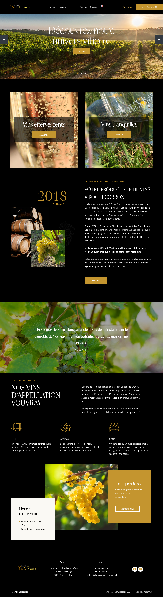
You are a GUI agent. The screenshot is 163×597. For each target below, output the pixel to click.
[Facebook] (134, 569)
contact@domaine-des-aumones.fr (102, 575)
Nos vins (81, 50)
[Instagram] (140, 569)
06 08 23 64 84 (101, 571)
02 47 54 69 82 (101, 568)
